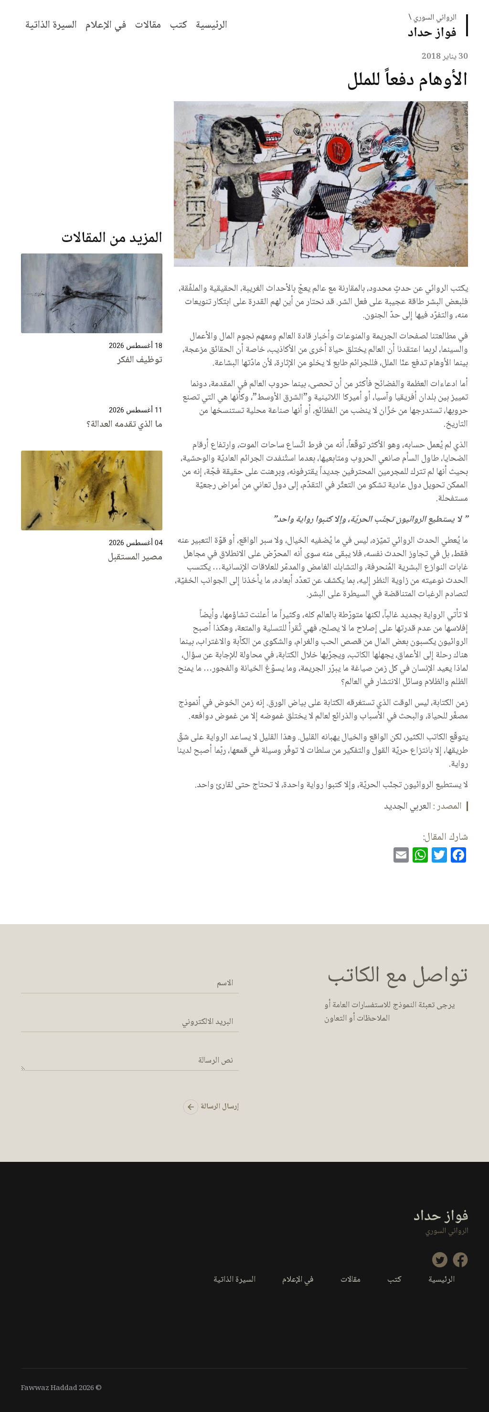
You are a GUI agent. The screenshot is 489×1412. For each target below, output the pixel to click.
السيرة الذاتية (51, 25)
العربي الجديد (407, 807)
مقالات (148, 25)
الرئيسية (211, 25)
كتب (178, 25)
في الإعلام (105, 25)
